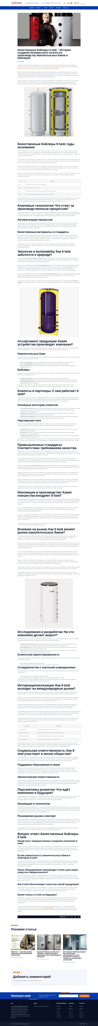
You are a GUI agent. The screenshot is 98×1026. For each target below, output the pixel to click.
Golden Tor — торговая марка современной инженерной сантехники (21, 953)
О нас (45, 7)
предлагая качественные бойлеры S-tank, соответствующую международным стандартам (38, 68)
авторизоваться (37, 980)
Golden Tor (65, 7)
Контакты (58, 7)
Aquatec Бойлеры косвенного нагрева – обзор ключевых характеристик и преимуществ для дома (49, 954)
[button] (64, 3)
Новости (51, 7)
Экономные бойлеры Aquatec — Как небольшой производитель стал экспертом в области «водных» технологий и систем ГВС (75, 956)
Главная (32, 7)
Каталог (38, 7)
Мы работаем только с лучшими (41, 908)
